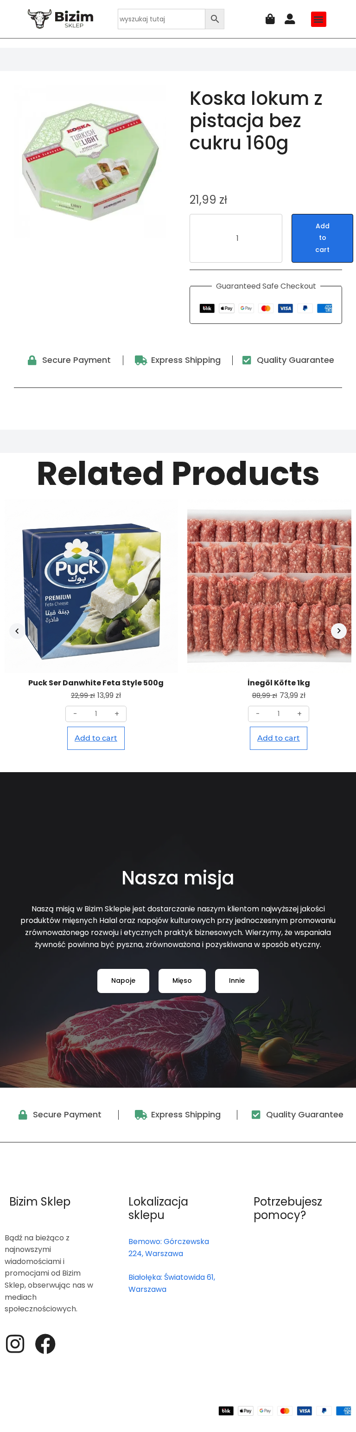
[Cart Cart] (270, 19)
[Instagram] (15, 1344)
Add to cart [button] (96, 738)
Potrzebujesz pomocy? (288, 1208)
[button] (318, 19)
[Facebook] (45, 1344)
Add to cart (322, 237)
